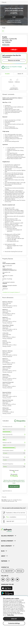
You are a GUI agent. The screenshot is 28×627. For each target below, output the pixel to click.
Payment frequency (8, 464)
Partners (4, 561)
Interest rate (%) (7, 442)
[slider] (10, 432)
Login (14, 17)
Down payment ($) (7, 434)
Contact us (5, 567)
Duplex (4, 37)
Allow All (14, 619)
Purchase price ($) (7, 426)
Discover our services (14, 60)
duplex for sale (11, 500)
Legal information (6, 490)
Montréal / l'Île (13, 501)
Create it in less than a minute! (14, 22)
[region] (14, 611)
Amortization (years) (8, 450)
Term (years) (6, 457)
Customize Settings (14, 623)
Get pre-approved (14, 486)
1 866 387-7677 (9, 571)
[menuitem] (14, 535)
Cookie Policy (10, 615)
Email (20, 571)
